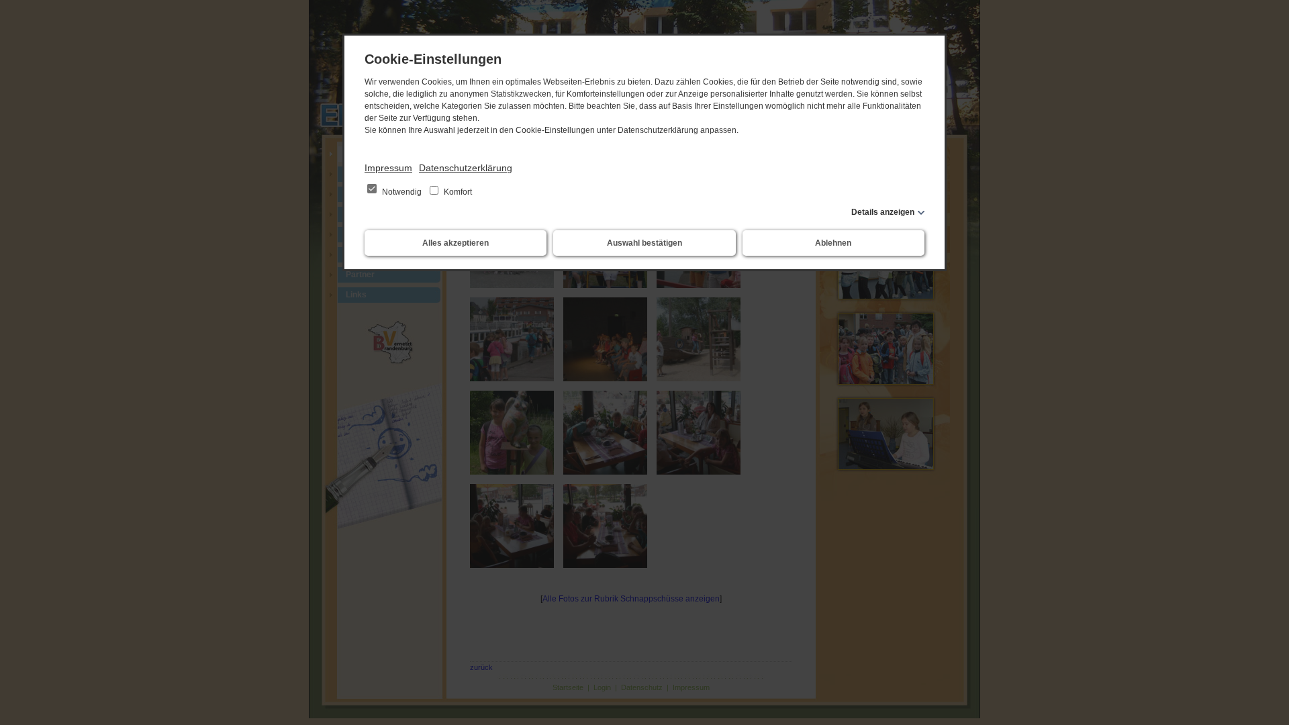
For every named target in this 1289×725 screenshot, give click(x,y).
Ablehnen (833, 243)
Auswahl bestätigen (644, 243)
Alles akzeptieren (455, 243)
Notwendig (402, 192)
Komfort (457, 192)
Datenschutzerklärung (465, 167)
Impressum (388, 167)
